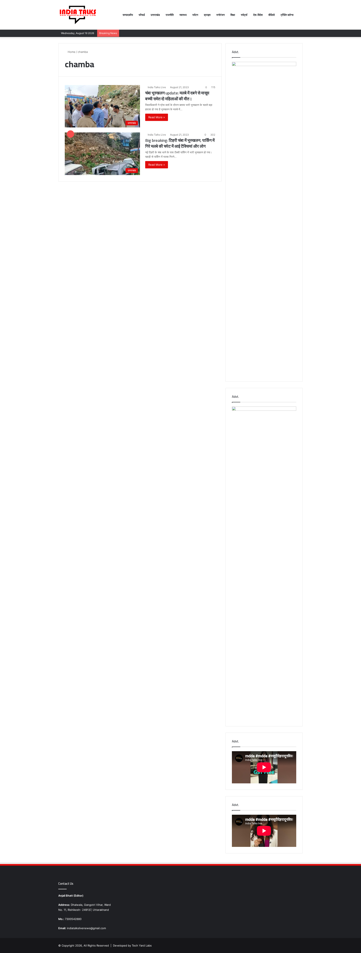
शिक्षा (232, 14)
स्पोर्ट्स (244, 14)
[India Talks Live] (78, 14)
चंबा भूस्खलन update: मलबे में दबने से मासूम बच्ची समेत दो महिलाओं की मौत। (177, 96)
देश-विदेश (258, 14)
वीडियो (271, 14)
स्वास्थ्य (183, 14)
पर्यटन (195, 14)
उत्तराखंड (155, 14)
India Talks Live (157, 87)
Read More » (156, 117)
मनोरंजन (220, 14)
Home (71, 51)
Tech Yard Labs (142, 945)
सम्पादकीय (128, 14)
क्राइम (207, 14)
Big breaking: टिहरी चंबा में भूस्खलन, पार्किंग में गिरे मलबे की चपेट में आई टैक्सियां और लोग (180, 143)
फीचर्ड (142, 14)
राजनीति (170, 14)
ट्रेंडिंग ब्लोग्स (287, 14)
